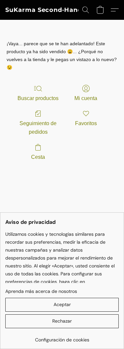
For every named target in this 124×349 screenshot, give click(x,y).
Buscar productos (38, 98)
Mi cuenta (85, 98)
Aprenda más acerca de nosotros (41, 291)
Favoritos (86, 123)
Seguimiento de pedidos (38, 128)
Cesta (38, 157)
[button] (43, 10)
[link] (62, 337)
